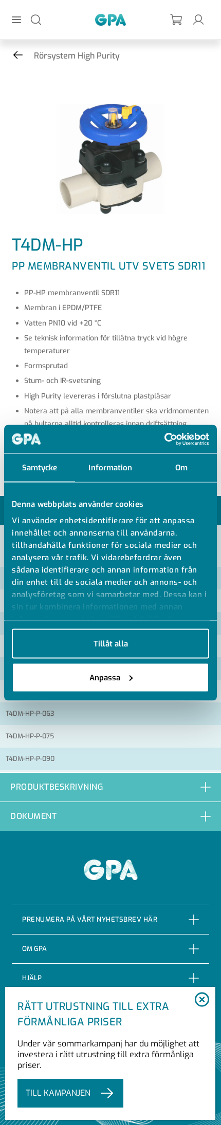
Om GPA (34, 948)
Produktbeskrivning (56, 786)
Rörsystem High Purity (77, 55)
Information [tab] (110, 468)
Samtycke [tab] (40, 468)
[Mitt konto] (198, 19)
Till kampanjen (58, 1093)
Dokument (33, 816)
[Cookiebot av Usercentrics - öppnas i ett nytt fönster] (164, 439)
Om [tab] (181, 468)
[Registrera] (176, 19)
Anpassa (104, 677)
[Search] (36, 19)
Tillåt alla (111, 644)
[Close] (202, 1000)
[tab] (110, 787)
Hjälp (32, 978)
